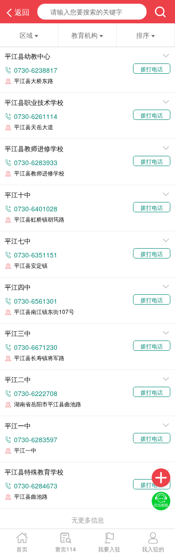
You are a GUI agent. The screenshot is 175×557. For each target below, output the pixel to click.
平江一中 (25, 450)
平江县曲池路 (31, 496)
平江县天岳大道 (33, 127)
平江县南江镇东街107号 (44, 311)
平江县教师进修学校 (39, 173)
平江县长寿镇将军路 (39, 358)
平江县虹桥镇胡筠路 (39, 219)
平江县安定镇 (31, 265)
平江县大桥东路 (33, 80)
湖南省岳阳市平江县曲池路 (47, 404)
